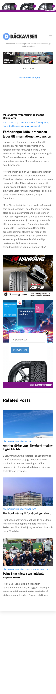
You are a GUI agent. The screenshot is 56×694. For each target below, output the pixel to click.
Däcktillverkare (28, 509)
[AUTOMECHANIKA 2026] (28, 322)
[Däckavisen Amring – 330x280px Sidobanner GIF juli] (28, 367)
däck (5, 126)
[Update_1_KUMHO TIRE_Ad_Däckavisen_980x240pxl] (28, 58)
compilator (43, 122)
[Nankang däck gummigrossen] (28, 276)
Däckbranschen (27, 122)
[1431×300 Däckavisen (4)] (28, 6)
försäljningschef (32, 126)
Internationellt (45, 569)
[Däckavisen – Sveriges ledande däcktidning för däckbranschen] (20, 37)
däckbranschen (16, 126)
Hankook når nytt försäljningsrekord (27, 513)
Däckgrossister (28, 441)
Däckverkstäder (28, 569)
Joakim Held (9, 123)
